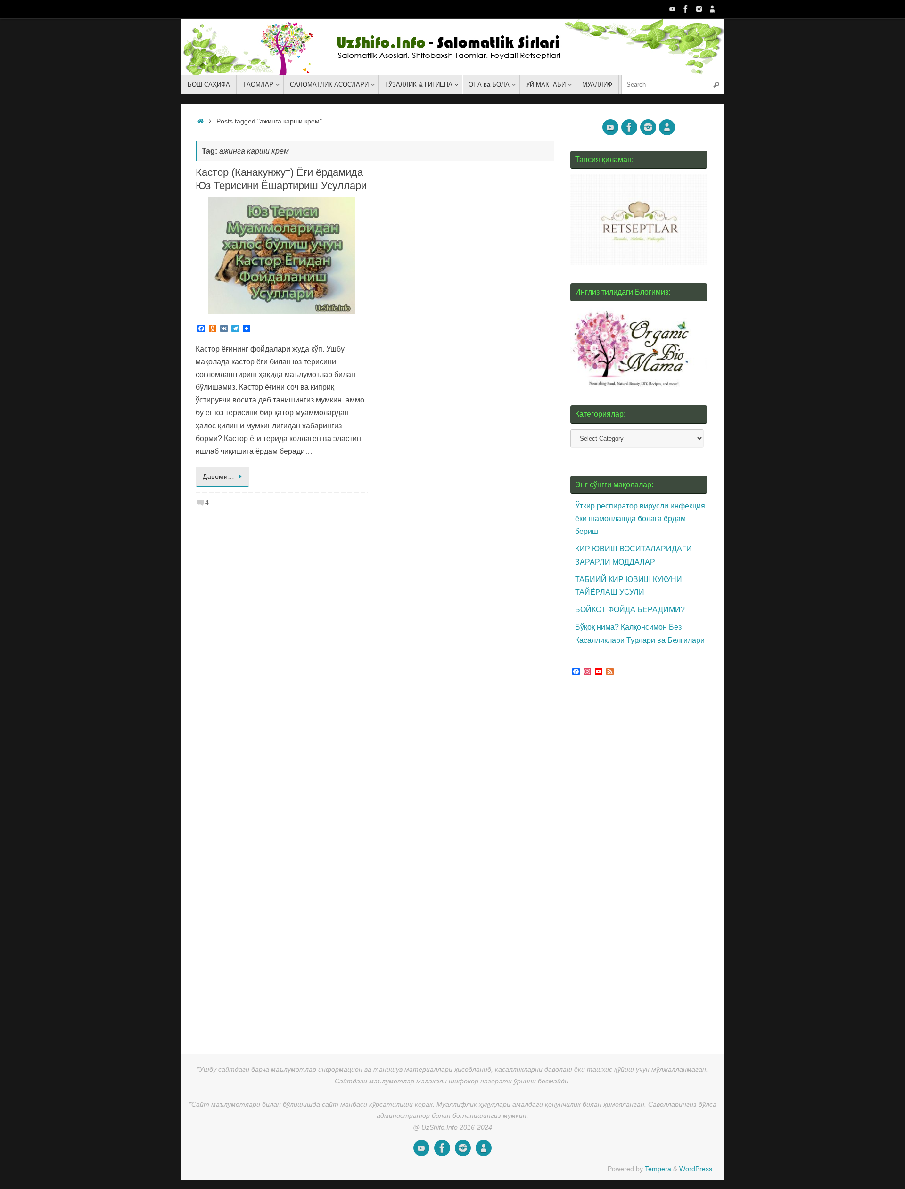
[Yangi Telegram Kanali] (712, 9)
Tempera (658, 1169)
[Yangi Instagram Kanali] (699, 9)
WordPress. (696, 1169)
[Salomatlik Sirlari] (672, 9)
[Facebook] (685, 9)
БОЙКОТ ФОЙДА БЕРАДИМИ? (630, 610)
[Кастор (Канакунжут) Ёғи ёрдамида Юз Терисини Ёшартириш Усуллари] (282, 255)
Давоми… (219, 476)
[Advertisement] (641, 862)
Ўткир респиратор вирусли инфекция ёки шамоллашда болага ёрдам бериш (640, 518)
